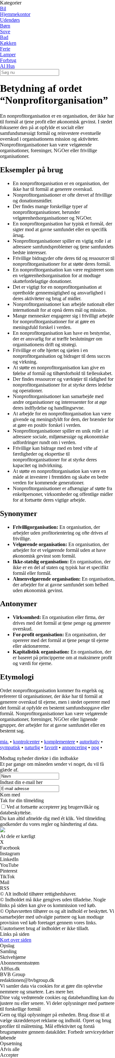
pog (95, 747)
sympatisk (10, 747)
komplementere (59, 741)
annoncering (74, 747)
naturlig (32, 747)
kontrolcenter (26, 741)
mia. (4, 741)
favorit (50, 747)
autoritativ (90, 741)
